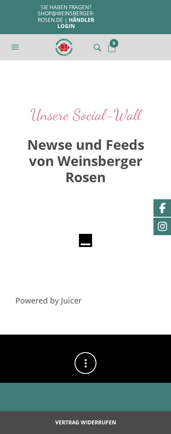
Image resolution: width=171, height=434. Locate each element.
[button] (16, 47)
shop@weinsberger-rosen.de (66, 16)
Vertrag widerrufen (85, 422)
